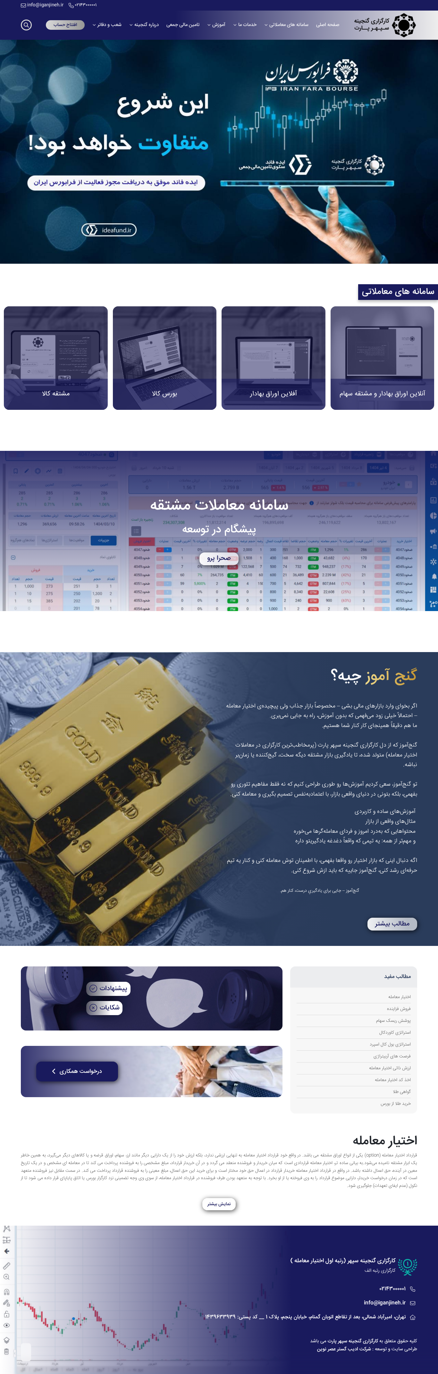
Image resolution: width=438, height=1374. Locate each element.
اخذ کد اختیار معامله (393, 1080)
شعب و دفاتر (109, 25)
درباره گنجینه (146, 25)
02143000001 (392, 1289)
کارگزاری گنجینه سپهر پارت (353, 1341)
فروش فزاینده (399, 1009)
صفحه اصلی (327, 25)
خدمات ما (247, 25)
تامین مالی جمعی (182, 25)
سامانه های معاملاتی (288, 25)
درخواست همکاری (81, 1071)
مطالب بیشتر (392, 924)
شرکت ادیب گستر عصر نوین (344, 1349)
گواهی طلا (402, 1092)
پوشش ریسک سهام (393, 1020)
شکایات (109, 1008)
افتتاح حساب (65, 25)
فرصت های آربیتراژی (392, 1056)
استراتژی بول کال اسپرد (390, 1044)
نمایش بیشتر (219, 1204)
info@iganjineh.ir (45, 5)
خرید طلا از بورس (396, 1103)
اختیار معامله (399, 997)
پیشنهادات (113, 989)
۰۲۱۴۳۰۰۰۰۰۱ (86, 5)
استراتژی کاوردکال (395, 1032)
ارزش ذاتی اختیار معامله (390, 1068)
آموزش (218, 25)
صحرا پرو (219, 558)
